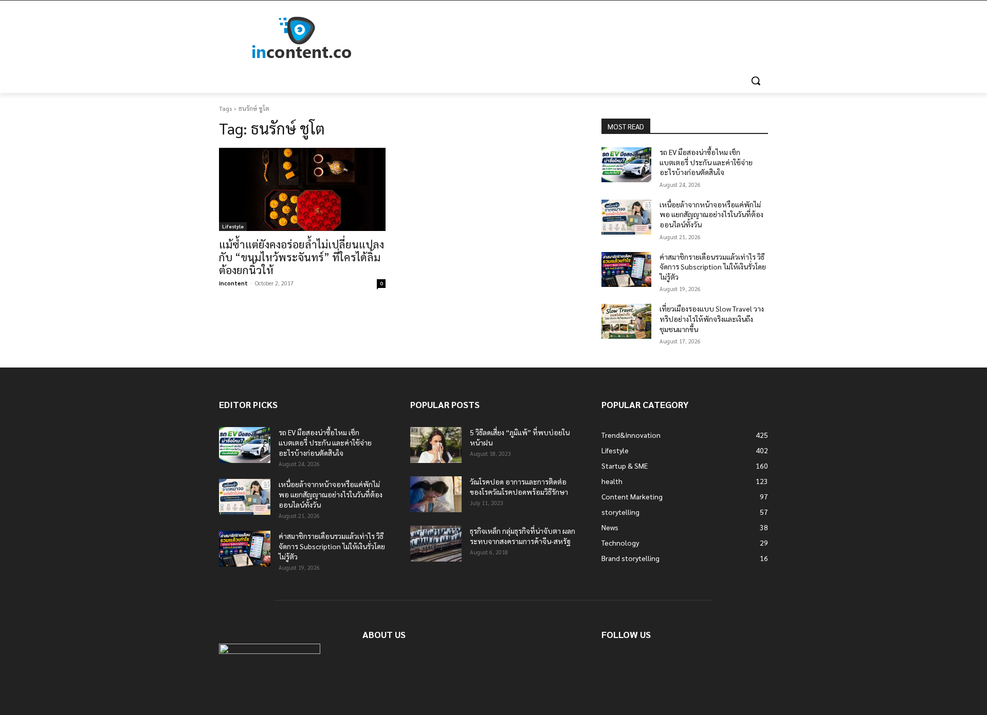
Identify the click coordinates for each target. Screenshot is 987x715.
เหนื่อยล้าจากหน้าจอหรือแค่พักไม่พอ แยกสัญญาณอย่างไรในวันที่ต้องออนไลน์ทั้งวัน (711, 214)
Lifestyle (233, 226)
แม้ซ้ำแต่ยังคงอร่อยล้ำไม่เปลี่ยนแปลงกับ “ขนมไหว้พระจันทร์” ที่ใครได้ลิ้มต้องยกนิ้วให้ (301, 257)
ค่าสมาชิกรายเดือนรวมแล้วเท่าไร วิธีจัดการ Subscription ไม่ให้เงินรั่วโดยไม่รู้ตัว (713, 266)
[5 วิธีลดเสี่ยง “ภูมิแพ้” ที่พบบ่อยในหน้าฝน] (436, 445)
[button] (755, 80)
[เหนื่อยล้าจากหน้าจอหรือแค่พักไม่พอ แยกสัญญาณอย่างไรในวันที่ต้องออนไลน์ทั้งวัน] (626, 217)
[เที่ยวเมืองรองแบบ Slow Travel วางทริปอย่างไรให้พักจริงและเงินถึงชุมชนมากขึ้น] (626, 321)
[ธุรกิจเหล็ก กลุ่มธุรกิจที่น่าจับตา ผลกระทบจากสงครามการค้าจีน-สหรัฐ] (436, 544)
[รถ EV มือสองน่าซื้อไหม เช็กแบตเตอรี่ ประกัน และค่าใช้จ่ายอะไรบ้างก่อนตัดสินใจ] (626, 164)
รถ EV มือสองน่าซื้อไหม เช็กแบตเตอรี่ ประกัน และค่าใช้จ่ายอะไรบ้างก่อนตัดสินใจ (706, 162)
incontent (233, 283)
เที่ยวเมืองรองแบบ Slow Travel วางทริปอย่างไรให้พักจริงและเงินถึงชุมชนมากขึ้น (712, 318)
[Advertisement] (570, 38)
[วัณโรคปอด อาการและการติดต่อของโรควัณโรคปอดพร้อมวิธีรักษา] (436, 494)
